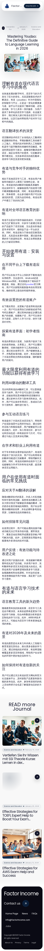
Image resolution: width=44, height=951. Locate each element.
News (25, 913)
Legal (34, 942)
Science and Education (36, 28)
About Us (9, 942)
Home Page (12, 913)
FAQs (34, 913)
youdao (30, 284)
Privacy (18, 942)
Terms (26, 942)
